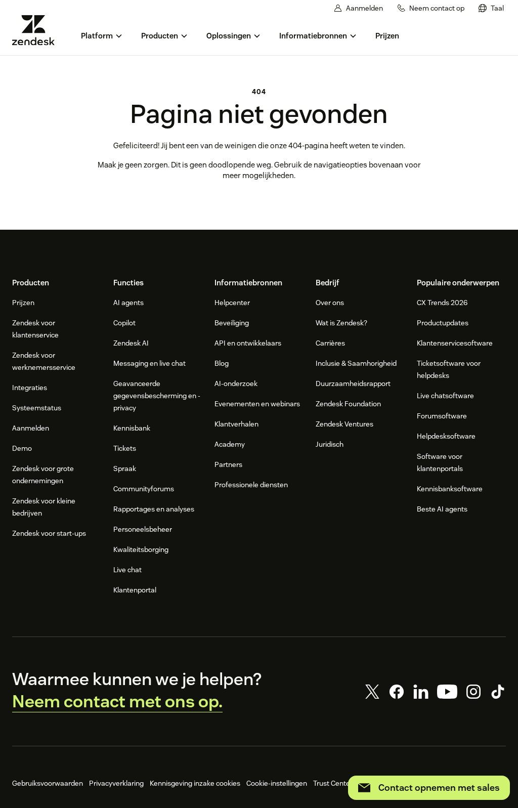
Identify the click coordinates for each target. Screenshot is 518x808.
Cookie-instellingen (276, 783)
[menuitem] (491, 8)
